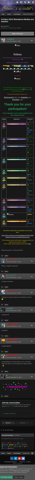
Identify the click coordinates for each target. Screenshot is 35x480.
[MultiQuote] (2, 256)
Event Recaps (17, 28)
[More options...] (32, 41)
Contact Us (22, 461)
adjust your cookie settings (21, 470)
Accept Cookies (7, 477)
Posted (13, 41)
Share (8, 423)
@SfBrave (17, 54)
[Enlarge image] (17, 45)
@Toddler (15, 100)
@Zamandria (9, 97)
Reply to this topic (17, 33)
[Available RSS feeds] (32, 453)
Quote (6, 255)
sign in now (10, 406)
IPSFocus (14, 461)
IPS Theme (7, 461)
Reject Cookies (18, 477)
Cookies (28, 461)
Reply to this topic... (11, 413)
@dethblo (24, 97)
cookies (11, 469)
